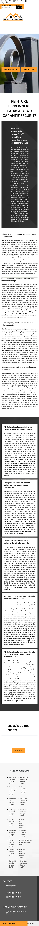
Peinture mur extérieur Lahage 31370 (22, 854)
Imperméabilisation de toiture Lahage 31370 (25, 842)
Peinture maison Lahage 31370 (11, 843)
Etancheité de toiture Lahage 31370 (12, 864)
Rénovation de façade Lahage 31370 (24, 780)
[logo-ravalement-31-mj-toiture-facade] (13, 17)
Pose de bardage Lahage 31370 (23, 834)
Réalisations (29, 69)
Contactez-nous (10, 69)
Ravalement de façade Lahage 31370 (24, 813)
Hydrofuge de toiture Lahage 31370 (23, 864)
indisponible (7, 1)
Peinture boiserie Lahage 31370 (11, 853)
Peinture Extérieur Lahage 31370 (24, 790)
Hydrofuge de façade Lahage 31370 (12, 780)
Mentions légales (29, 923)
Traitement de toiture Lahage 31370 (12, 834)
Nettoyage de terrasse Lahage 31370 (12, 802)
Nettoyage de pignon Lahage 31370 (23, 801)
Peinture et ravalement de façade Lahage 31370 (12, 791)
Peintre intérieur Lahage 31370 (12, 822)
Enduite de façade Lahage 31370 (21, 823)
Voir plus (18, 751)
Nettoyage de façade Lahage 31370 (12, 813)
